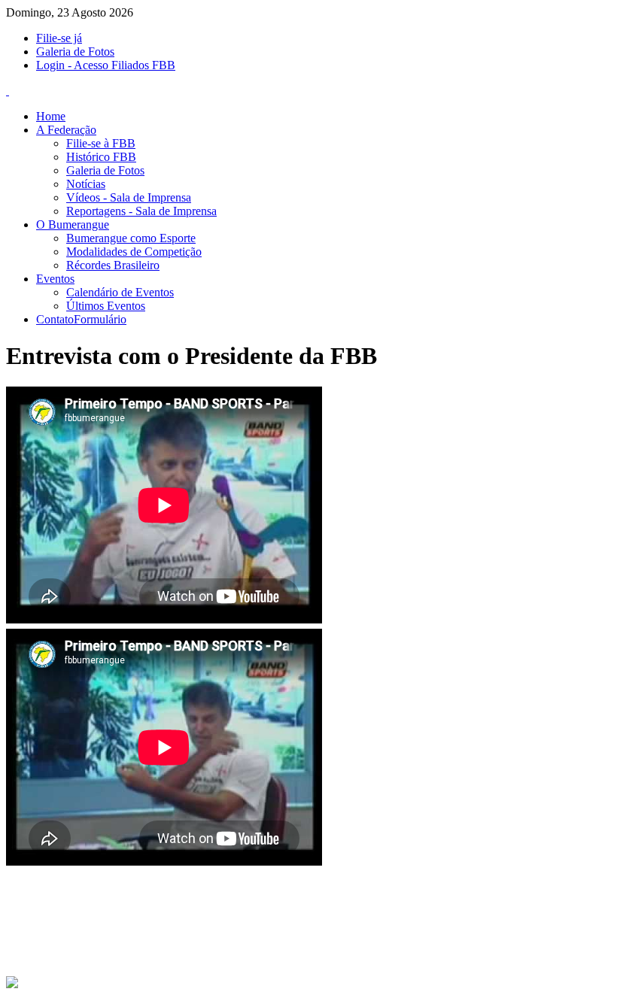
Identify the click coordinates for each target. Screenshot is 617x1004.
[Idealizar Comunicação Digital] (12, 985)
